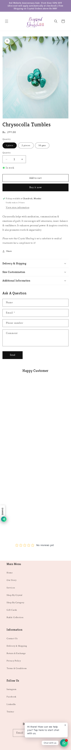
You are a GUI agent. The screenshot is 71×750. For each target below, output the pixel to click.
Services (11, 587)
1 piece (9, 145)
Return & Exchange (16, 653)
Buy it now (35, 187)
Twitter (10, 711)
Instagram (11, 689)
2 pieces (26, 145)
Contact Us (12, 638)
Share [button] (9, 251)
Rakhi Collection (15, 617)
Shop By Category (15, 602)
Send (12, 355)
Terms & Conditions (17, 668)
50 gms (42, 145)
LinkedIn (11, 704)
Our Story (11, 580)
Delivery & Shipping (17, 645)
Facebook (11, 696)
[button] (6, 21)
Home (10, 572)
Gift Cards (12, 610)
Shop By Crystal (14, 595)
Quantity (6, 152)
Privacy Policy (14, 660)
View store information (17, 207)
